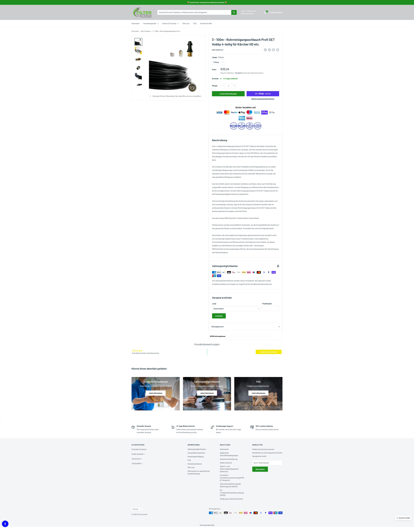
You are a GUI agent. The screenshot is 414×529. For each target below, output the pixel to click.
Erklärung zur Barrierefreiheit (231, 499)
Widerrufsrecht (226, 463)
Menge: (215, 86)
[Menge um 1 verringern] (223, 85)
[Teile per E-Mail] (277, 49)
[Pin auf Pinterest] (269, 49)
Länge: (218, 57)
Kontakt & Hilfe (206, 23)
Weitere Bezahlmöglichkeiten (262, 99)
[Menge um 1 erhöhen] (234, 85)
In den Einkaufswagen (228, 94)
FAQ (194, 23)
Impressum (224, 449)
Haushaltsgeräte (149, 23)
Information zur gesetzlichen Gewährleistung (199, 472)
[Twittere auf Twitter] (273, 49)
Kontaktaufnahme (195, 464)
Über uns (186, 23)
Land (214, 304)
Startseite (135, 23)
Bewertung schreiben (268, 352)
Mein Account (247, 13)
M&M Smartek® (217, 50)
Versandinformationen (196, 453)
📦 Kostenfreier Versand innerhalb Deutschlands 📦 (207, 2)
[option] (234, 12)
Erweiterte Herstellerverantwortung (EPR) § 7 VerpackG (232, 477)
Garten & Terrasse (169, 23)
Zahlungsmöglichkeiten (197, 449)
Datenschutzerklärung (229, 459)
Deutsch (135, 509)
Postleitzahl (267, 304)
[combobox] (194, 12)
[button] (5, 523)
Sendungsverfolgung (196, 456)
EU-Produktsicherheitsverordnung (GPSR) (232, 492)
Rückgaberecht (218, 326)
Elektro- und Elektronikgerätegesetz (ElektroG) (229, 469)
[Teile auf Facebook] (265, 49)
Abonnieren (260, 469)
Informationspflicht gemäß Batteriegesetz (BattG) (230, 485)
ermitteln (219, 316)
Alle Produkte (146, 31)
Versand (238, 73)
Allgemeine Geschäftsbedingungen (229, 454)
